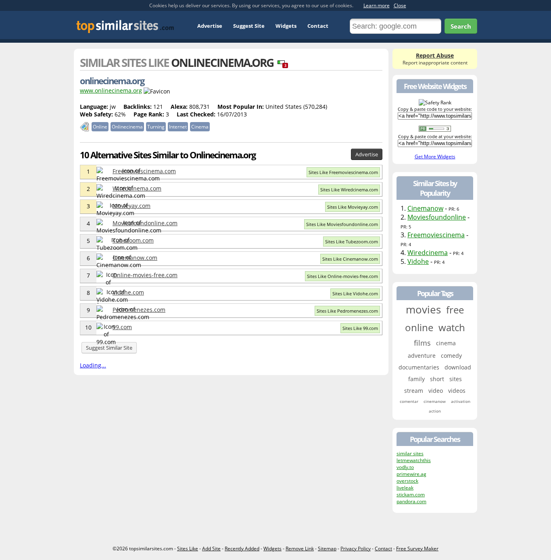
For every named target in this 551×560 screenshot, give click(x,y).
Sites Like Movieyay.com (352, 207)
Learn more (376, 5)
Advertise (209, 25)
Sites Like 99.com (360, 328)
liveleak (405, 487)
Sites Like (187, 548)
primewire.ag (411, 474)
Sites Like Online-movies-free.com (342, 276)
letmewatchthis (414, 460)
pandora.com (411, 501)
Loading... (93, 365)
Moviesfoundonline (436, 217)
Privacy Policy (355, 548)
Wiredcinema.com (137, 188)
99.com (122, 327)
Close (400, 5)
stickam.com (411, 494)
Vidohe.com (128, 292)
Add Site (211, 548)
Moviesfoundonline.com (145, 223)
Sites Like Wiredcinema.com (349, 190)
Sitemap (327, 548)
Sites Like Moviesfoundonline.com (342, 224)
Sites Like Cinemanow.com (350, 259)
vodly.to (405, 467)
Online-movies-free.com (145, 275)
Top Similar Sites (125, 26)
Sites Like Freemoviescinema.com (343, 172)
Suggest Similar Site (109, 347)
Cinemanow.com (135, 257)
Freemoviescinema (436, 234)
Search (461, 26)
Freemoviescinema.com (144, 171)
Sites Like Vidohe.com (355, 293)
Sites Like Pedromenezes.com (347, 311)
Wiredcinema (427, 252)
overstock (407, 480)
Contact (317, 25)
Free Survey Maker (417, 548)
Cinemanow (425, 208)
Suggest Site (249, 25)
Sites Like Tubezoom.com (351, 242)
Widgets (286, 25)
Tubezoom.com (133, 240)
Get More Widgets (435, 156)
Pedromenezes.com (139, 309)
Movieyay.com (131, 205)
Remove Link (300, 548)
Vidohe (418, 261)
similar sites (410, 453)
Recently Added (242, 548)
